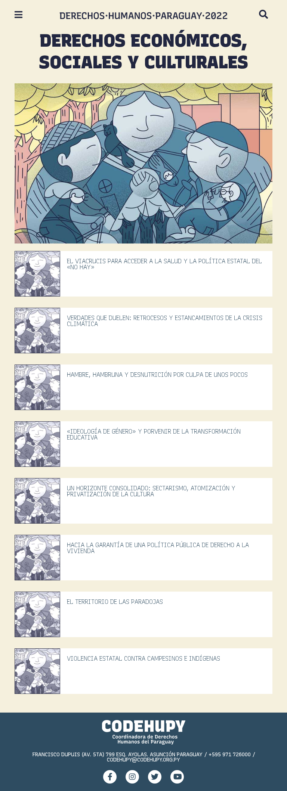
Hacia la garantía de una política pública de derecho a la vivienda (158, 548)
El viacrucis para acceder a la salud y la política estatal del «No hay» (164, 264)
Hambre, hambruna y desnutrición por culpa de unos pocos (157, 374)
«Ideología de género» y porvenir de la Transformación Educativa (154, 434)
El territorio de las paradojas (115, 601)
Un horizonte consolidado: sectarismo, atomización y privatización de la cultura (151, 491)
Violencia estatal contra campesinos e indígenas (143, 658)
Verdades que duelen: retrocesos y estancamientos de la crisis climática (164, 321)
